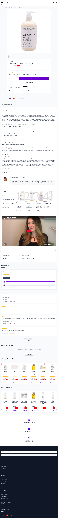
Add (16, 382)
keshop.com (3, 7)
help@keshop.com (5, 496)
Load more (29, 340)
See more (6, 382)
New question (29, 354)
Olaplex (7, 7)
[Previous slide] (9, 31)
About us (3, 475)
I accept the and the (13, 457)
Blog (2, 473)
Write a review (7, 278)
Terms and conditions (5, 464)
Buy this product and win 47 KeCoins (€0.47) (20, 90)
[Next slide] (49, 31)
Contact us (3, 470)
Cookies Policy (4, 466)
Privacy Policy (4, 468)
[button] (9, 56)
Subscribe (29, 455)
